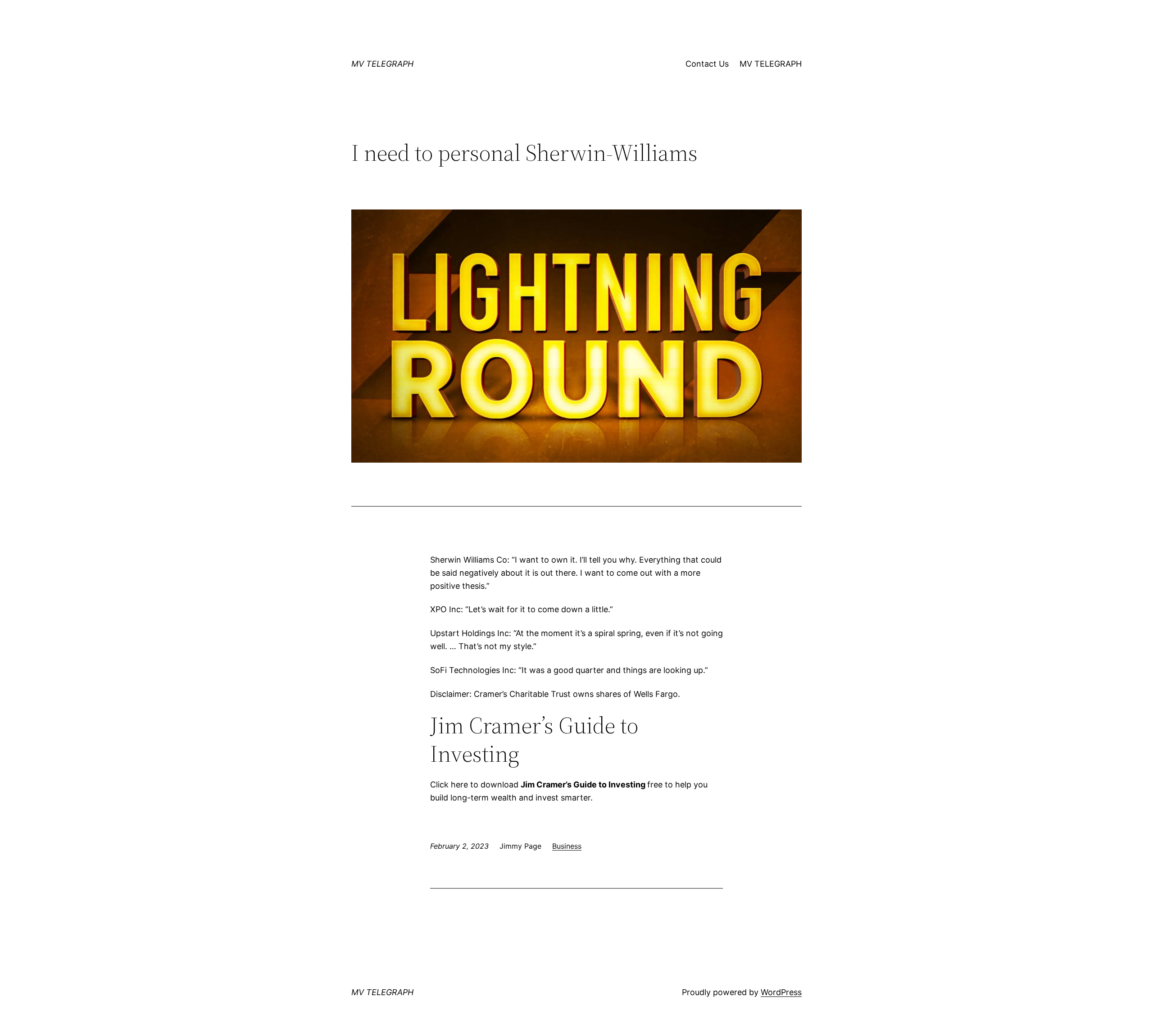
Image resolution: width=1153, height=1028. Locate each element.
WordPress (781, 992)
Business (566, 846)
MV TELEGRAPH (382, 63)
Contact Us (707, 63)
